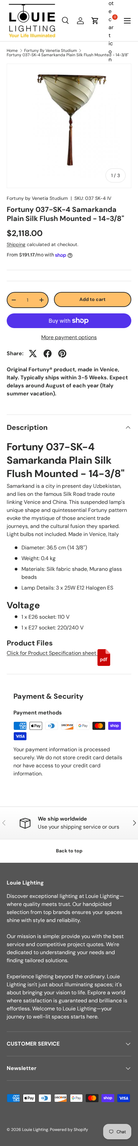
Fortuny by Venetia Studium (37, 198)
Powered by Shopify (69, 1129)
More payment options (69, 337)
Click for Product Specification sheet (52, 653)
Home (12, 51)
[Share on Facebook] (47, 353)
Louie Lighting (35, 1129)
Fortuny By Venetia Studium (50, 51)
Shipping (16, 244)
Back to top (69, 851)
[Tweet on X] (32, 353)
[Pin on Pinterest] (62, 353)
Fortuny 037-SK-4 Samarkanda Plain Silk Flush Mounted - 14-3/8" (68, 55)
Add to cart (92, 299)
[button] (95, 20)
